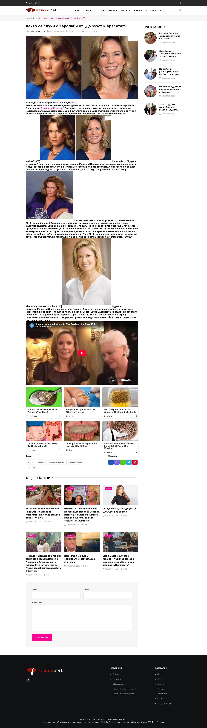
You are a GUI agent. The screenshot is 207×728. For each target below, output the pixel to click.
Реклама (116, 674)
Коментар (37, 602)
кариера (41, 462)
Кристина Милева (36, 31)
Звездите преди (153, 10)
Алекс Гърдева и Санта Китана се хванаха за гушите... (168, 107)
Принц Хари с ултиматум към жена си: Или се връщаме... (169, 71)
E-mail (86, 590)
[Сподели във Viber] (117, 462)
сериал (30, 462)
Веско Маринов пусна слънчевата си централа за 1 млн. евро (79, 559)
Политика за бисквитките (123, 694)
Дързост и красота (56, 462)
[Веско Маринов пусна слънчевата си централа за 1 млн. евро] (82, 542)
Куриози (99, 10)
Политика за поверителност (124, 689)
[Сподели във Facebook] (111, 462)
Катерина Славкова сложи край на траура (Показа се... (169, 36)
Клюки (87, 10)
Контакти (117, 679)
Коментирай (41, 638)
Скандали (112, 10)
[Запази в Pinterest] (135, 462)
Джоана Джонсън (75, 462)
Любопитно (125, 10)
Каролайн (31, 467)
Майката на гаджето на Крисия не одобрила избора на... (170, 89)
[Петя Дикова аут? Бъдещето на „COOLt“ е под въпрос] (120, 495)
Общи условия (119, 684)
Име (34, 590)
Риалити (138, 10)
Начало (77, 10)
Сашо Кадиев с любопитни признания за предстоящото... (170, 54)
